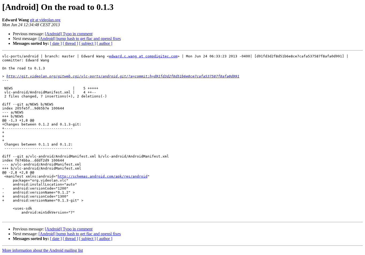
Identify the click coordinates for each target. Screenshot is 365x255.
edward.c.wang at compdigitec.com (143, 56)
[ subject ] (87, 43)
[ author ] (104, 43)
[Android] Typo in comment (68, 34)
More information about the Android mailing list (42, 250)
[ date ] (56, 43)
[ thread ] (70, 43)
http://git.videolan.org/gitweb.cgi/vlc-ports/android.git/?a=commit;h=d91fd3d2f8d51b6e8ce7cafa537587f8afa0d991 (122, 76)
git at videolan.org (45, 20)
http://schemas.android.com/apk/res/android (102, 176)
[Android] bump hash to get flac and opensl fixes (79, 38)
